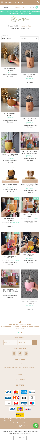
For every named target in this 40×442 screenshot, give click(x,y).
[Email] (26, 353)
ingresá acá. (33, 420)
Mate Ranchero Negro (10, 69)
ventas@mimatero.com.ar (24, 363)
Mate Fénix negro (10, 185)
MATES (16, 26)
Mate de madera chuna (29, 75)
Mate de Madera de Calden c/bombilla (29, 152)
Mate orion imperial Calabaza (30, 302)
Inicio (10, 26)
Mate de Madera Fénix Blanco (29, 185)
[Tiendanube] (20, 426)
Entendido (20, 438)
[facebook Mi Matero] (20, 353)
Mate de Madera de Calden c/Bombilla (10, 290)
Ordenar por (5, 35)
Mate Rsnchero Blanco (10, 114)
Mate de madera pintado (10, 219)
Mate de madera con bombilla (10, 155)
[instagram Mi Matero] (14, 353)
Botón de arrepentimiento (20, 422)
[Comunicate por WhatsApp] (35, 425)
